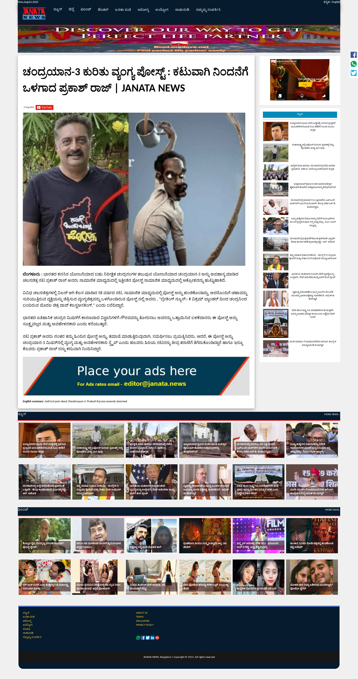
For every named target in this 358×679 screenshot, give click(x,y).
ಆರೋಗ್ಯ (143, 10)
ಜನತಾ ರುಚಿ (123, 10)
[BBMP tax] (299, 99)
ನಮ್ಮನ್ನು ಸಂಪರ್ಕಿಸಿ (208, 10)
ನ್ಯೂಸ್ (57, 9)
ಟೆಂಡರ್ (103, 10)
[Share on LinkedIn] (152, 639)
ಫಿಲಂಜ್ (86, 9)
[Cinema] (44, 535)
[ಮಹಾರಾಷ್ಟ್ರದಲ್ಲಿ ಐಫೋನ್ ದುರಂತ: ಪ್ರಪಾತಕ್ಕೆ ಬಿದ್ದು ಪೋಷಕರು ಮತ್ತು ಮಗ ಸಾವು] (98, 440)
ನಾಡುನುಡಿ (182, 10)
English (336, 2)
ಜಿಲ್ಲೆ (71, 9)
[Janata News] (136, 395)
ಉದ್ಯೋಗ (161, 10)
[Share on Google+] (157, 639)
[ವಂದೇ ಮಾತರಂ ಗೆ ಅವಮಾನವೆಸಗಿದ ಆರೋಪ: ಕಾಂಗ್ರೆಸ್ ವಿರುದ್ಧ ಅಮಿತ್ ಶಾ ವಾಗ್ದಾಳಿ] (312, 482)
